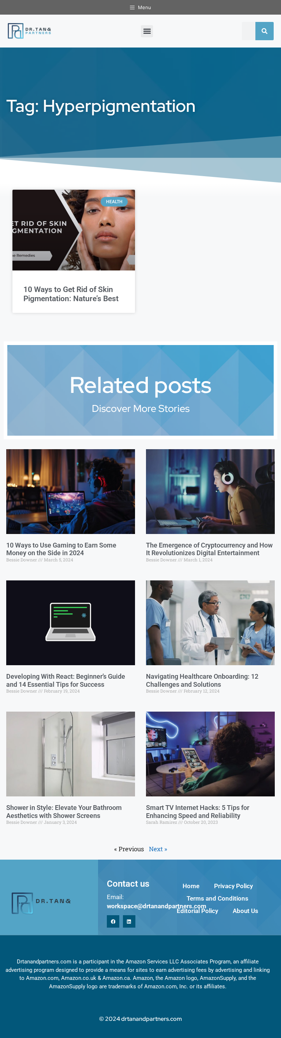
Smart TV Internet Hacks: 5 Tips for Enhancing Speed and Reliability (197, 811)
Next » (158, 849)
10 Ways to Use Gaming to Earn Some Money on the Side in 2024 (61, 549)
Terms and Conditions (217, 898)
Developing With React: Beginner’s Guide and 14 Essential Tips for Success (65, 680)
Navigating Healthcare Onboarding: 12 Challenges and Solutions (202, 680)
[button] (147, 31)
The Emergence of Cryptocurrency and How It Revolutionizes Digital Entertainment (209, 549)
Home (191, 886)
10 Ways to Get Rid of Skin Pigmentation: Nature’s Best (71, 294)
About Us (245, 910)
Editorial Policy (197, 910)
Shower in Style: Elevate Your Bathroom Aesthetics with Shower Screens (64, 811)
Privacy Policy (233, 886)
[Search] (264, 31)
